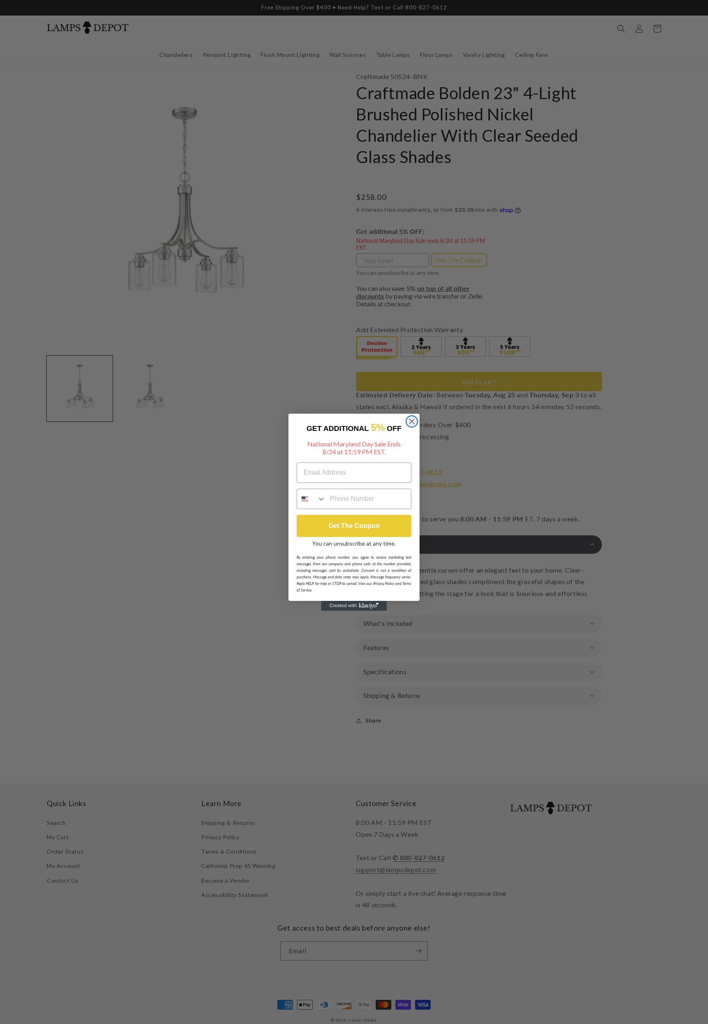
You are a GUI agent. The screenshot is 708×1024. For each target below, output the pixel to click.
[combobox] (311, 499)
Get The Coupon (354, 525)
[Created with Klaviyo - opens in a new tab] (354, 606)
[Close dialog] (412, 421)
